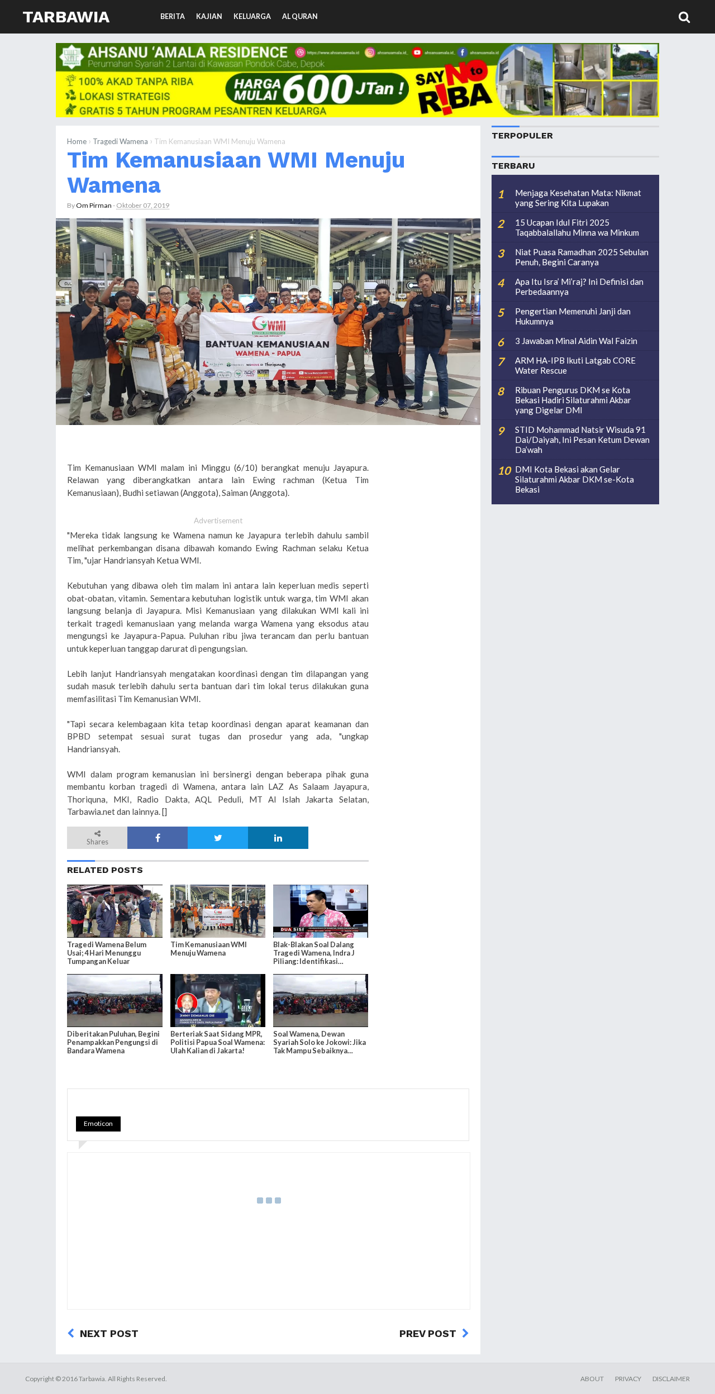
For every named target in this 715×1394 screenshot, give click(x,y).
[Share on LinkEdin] (278, 838)
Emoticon (98, 1123)
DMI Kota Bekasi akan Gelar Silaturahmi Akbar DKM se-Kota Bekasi (574, 479)
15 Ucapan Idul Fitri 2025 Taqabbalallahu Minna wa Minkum (577, 227)
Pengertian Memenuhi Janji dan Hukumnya (573, 316)
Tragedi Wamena (120, 141)
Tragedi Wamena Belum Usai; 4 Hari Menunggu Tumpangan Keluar (106, 953)
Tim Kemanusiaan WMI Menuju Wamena (236, 172)
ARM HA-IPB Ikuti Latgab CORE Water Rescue (575, 365)
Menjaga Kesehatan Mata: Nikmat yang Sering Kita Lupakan (578, 198)
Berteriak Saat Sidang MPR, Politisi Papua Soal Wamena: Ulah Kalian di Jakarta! (217, 1042)
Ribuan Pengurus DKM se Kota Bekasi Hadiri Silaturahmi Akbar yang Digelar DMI (573, 400)
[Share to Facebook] (157, 838)
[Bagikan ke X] (218, 838)
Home (77, 141)
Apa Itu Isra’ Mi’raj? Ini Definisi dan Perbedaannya (579, 286)
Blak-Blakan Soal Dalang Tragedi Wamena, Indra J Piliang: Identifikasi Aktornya (314, 953)
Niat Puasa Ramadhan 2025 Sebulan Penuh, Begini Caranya (582, 257)
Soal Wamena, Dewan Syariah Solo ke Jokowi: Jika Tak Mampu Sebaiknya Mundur (319, 1043)
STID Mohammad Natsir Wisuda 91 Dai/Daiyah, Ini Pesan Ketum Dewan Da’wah (582, 439)
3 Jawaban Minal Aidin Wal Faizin (576, 341)
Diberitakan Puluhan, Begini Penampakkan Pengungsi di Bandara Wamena (113, 1042)
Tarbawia (65, 16)
